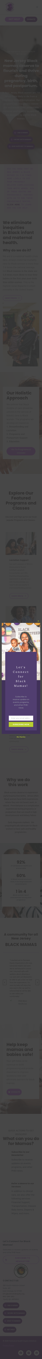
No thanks (21, 737)
